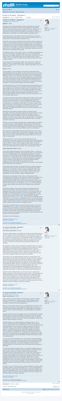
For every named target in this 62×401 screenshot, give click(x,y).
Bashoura (19, 86)
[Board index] (9, 4)
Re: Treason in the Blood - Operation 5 (13, 227)
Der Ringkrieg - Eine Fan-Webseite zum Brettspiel (12, 222)
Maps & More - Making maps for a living (10, 218)
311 (47, 27)
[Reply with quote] (41, 20)
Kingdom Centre (12, 301)
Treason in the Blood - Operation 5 (13, 15)
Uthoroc (46, 24)
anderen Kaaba (22, 196)
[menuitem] (10, 10)
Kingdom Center (28, 182)
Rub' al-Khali (15, 206)
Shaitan (18, 198)
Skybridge (5, 325)
